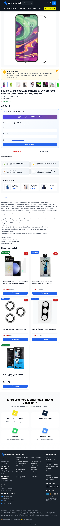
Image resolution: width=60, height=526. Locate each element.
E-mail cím (5, 133)
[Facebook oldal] (47, 486)
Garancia (48, 475)
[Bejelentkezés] (50, 3)
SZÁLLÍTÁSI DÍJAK (50, 8)
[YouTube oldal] (57, 486)
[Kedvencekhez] (26, 276)
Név (4, 127)
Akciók (29, 8)
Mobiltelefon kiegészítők (22, 461)
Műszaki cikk (19, 471)
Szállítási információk (51, 459)
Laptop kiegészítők (21, 463)
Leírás (5, 197)
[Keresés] (31, 3)
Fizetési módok (50, 462)
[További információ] (57, 71)
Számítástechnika (20, 469)
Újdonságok (22, 8)
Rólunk (48, 457)
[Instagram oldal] (51, 486)
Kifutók (34, 8)
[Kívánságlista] (47, 3)
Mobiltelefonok (19, 474)
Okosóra (33, 471)
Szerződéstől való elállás (52, 477)
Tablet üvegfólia (20, 465)
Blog (40, 8)
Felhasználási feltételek (52, 466)
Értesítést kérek (30, 144)
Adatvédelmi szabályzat (52, 464)
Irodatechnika (34, 469)
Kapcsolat (48, 468)
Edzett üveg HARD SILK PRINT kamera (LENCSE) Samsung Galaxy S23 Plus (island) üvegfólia (44, 329)
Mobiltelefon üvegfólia (36, 457)
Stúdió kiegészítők (35, 474)
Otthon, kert (33, 476)
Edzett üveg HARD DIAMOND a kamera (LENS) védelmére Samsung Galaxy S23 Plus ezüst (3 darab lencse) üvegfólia (15, 329)
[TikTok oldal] (54, 486)
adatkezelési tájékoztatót (18, 140)
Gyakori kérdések (50, 473)
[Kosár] (54, 3)
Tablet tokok (34, 463)
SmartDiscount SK (50, 479)
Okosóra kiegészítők (36, 461)
